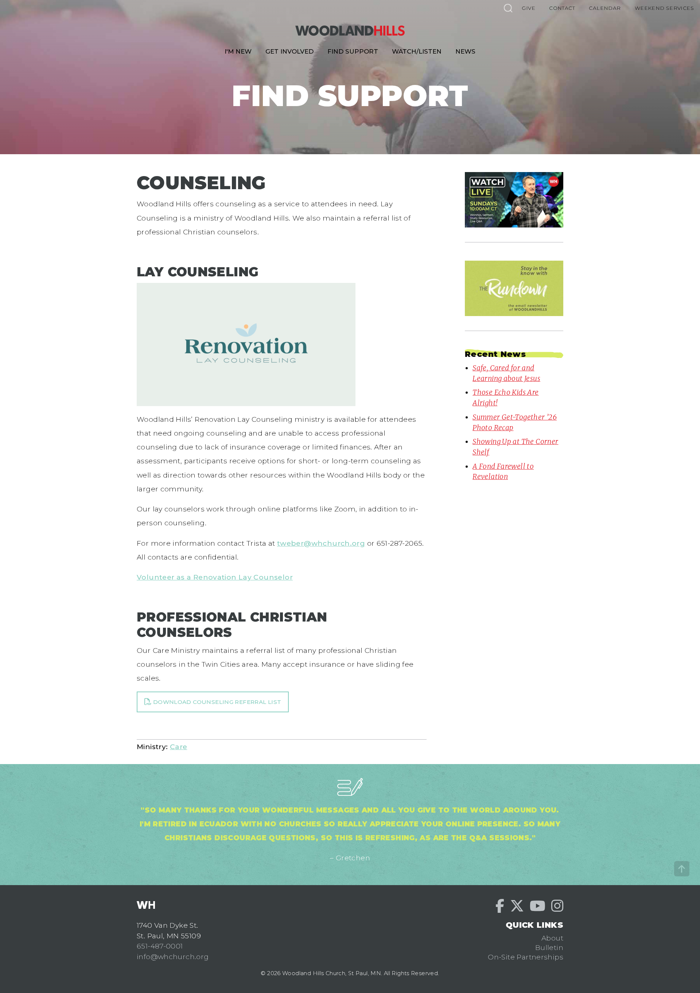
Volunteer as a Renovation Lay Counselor (215, 577)
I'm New (238, 51)
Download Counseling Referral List (216, 701)
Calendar (605, 8)
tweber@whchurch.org (321, 543)
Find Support (352, 51)
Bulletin (549, 947)
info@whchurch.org (173, 956)
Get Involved (289, 51)
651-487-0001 (160, 946)
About (552, 938)
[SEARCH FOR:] (508, 8)
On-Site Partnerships (525, 957)
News (465, 51)
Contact (562, 8)
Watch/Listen (417, 51)
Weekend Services (664, 8)
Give (528, 8)
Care (178, 746)
